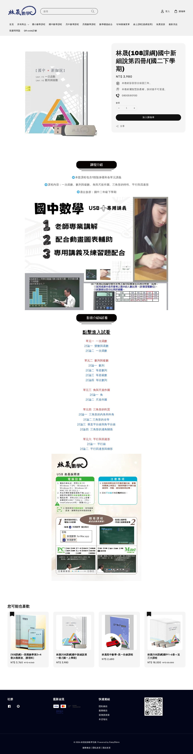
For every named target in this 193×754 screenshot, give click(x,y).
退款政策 (106, 748)
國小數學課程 (38, 24)
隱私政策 (96, 748)
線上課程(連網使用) (143, 24)
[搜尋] (93, 11)
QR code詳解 (30, 30)
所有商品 (21, 24)
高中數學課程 (72, 24)
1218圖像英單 (123, 24)
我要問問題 (14, 30)
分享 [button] (122, 126)
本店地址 (103, 719)
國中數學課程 (55, 24)
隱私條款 (103, 706)
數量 (118, 103)
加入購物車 (148, 117)
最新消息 (173, 24)
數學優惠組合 (106, 24)
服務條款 (103, 710)
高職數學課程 (89, 24)
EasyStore (114, 742)
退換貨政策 (104, 715)
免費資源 (160, 24)
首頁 (11, 24)
